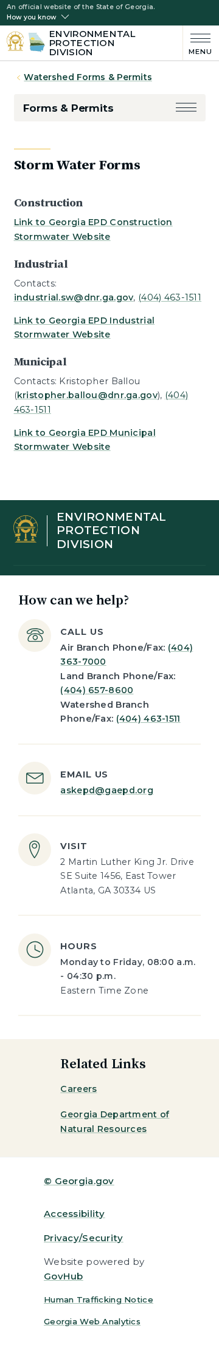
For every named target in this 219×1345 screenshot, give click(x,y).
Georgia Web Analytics (92, 1321)
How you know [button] (31, 17)
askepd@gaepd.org (106, 790)
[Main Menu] (198, 43)
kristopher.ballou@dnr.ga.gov (87, 395)
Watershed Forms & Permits (88, 77)
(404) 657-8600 (96, 690)
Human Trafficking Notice (98, 1299)
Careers (78, 1088)
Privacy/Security (83, 1238)
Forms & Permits (68, 108)
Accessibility (74, 1213)
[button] (186, 108)
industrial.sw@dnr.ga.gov (74, 297)
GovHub (63, 1276)
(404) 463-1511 (169, 297)
